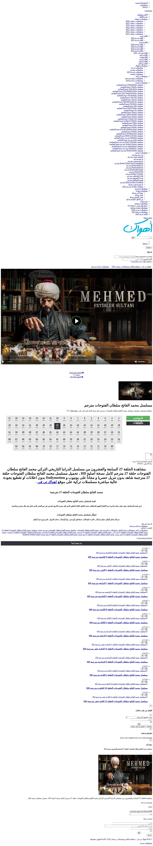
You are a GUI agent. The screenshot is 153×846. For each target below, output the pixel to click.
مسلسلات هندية (142, 191)
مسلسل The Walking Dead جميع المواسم (128, 91)
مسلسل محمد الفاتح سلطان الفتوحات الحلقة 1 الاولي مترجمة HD (118, 570)
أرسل (149, 835)
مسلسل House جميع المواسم (132, 116)
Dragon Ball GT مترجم (134, 165)
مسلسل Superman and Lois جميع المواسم (127, 102)
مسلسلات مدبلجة (141, 203)
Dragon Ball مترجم (136, 172)
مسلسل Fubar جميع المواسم (132, 123)
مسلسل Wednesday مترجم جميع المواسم (127, 148)
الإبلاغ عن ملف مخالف (137, 726)
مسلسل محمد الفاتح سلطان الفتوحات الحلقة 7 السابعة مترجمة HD (118, 583)
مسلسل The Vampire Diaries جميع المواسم (127, 93)
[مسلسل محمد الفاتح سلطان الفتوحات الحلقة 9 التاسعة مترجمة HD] (122, 553)
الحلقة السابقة (75, 373)
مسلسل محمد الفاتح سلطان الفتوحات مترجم (59, 530)
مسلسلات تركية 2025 (140, 212)
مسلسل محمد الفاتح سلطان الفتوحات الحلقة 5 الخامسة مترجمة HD (117, 596)
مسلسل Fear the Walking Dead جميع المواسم (126, 129)
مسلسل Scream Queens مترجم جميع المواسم (126, 144)
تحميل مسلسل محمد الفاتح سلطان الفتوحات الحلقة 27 (22, 530)
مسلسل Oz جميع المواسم (133, 110)
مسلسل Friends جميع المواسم (132, 127)
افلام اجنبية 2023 (137, 51)
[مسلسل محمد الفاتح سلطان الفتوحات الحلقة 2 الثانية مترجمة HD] (123, 671)
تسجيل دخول (147, 261)
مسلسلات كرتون (141, 153)
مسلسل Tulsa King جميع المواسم (130, 89)
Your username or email (143, 257)
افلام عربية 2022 (137, 38)
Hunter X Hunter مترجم (134, 174)
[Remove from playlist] (142, 550)
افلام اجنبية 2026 (137, 44)
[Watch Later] (146, 550)
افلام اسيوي (143, 61)
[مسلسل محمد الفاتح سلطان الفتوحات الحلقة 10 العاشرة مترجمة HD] (121, 684)
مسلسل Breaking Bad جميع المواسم (129, 133)
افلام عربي (144, 36)
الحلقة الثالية (76, 377)
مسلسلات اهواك (142, 66)
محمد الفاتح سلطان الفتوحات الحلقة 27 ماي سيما (59, 534)
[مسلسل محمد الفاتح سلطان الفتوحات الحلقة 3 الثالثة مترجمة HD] (122, 618)
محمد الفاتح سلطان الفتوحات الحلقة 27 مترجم (94, 532)
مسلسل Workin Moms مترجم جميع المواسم (126, 150)
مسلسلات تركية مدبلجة (134, 80)
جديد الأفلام (143, 17)
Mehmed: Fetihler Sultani (32, 534)
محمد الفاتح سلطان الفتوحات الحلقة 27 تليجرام (59, 532)
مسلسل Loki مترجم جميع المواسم (130, 140)
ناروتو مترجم (138, 159)
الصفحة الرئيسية (141, 3)
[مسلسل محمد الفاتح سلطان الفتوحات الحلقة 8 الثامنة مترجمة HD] (122, 605)
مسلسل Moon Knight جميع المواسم (129, 114)
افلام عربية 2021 (137, 40)
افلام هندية (144, 57)
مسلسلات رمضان (141, 19)
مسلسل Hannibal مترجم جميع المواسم (128, 138)
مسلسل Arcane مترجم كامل (132, 186)
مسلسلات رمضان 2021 (134, 34)
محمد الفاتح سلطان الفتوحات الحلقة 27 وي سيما (96, 534)
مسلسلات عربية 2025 (139, 210)
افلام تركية (144, 55)
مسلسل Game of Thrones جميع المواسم (128, 121)
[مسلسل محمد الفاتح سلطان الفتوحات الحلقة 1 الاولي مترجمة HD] (122, 566)
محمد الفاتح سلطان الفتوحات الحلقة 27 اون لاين (130, 532)
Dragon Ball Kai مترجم (134, 167)
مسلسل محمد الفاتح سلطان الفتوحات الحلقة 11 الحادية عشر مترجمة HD (115, 649)
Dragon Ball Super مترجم (133, 170)
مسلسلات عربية (137, 68)
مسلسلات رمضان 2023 (134, 29)
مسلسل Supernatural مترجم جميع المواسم (127, 146)
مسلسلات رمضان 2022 (134, 32)
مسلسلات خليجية (136, 74)
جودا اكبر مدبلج (137, 193)
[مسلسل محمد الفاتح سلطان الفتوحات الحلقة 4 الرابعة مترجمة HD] (122, 631)
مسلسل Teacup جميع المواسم (132, 100)
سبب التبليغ (148, 717)
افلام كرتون (143, 59)
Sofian (145, 461)
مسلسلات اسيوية (141, 189)
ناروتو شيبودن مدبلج (135, 184)
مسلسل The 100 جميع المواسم (131, 97)
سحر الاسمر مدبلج (136, 197)
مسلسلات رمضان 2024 (134, 27)
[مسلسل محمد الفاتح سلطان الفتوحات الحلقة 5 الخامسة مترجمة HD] (121, 592)
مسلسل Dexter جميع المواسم (132, 131)
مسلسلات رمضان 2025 (134, 23)
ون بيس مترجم (137, 155)
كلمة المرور (147, 259)
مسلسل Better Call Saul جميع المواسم (129, 136)
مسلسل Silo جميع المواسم (133, 106)
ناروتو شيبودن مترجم (135, 161)
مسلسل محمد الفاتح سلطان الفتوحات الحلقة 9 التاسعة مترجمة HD (118, 557)
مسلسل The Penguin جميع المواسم (130, 95)
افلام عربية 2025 (141, 214)
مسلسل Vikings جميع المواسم (132, 87)
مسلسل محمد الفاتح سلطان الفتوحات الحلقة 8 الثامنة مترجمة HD (118, 609)
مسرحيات (144, 201)
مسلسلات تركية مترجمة (134, 78)
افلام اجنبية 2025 (137, 46)
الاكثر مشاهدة (142, 15)
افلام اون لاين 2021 (141, 53)
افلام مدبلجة (143, 63)
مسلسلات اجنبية (141, 83)
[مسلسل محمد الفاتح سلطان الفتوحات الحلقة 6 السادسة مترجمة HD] (121, 658)
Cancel (149, 726)
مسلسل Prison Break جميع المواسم (130, 108)
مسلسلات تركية (142, 76)
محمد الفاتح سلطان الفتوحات (88, 530)
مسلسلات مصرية (136, 70)
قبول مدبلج (139, 195)
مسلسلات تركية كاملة (127, 530)
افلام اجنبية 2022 (137, 49)
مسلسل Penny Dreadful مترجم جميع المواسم (126, 142)
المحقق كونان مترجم (135, 157)
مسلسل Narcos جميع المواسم (132, 112)
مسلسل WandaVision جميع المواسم (129, 85)
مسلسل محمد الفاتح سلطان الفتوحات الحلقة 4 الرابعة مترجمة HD (118, 636)
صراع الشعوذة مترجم (135, 178)
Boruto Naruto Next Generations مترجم (129, 163)
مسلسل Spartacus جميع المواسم (131, 104)
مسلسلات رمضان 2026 (134, 21)
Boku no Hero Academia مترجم (131, 182)
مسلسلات (144, 5)
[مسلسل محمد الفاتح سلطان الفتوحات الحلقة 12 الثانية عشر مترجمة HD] (120, 697)
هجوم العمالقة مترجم (135, 180)
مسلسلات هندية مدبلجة (139, 208)
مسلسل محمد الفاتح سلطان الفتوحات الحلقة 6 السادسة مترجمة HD (117, 662)
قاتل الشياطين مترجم (135, 176)
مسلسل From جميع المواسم (132, 125)
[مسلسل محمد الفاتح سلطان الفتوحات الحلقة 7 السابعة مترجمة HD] (122, 579)
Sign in (145, 7)
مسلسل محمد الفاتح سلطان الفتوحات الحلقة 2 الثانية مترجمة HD (119, 675)
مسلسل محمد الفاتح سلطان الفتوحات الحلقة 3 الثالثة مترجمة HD (118, 622)
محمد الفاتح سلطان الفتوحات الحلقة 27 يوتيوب (24, 532)
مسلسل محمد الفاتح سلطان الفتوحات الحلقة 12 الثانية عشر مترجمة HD (116, 701)
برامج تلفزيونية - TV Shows (138, 206)
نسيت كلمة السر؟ (136, 261)
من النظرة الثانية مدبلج (134, 199)
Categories (148, 11)
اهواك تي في (47, 482)
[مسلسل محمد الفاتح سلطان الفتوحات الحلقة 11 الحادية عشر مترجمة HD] (120, 644)
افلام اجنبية (143, 42)
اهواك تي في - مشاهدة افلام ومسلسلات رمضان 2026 (131, 267)
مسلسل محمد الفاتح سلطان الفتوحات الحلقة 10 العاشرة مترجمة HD (117, 688)
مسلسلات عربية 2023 (135, 72)
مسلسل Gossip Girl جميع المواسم (130, 119)
